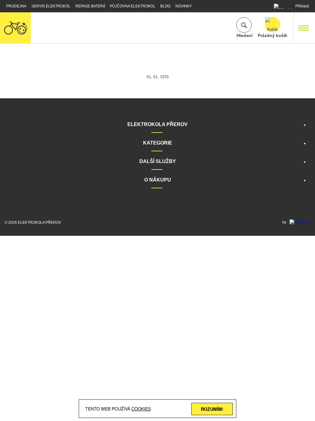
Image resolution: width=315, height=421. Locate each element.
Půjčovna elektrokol (132, 6)
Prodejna (16, 6)
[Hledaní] (244, 25)
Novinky (183, 6)
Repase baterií (90, 6)
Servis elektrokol (50, 6)
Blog (165, 6)
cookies (141, 409)
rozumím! (212, 409)
